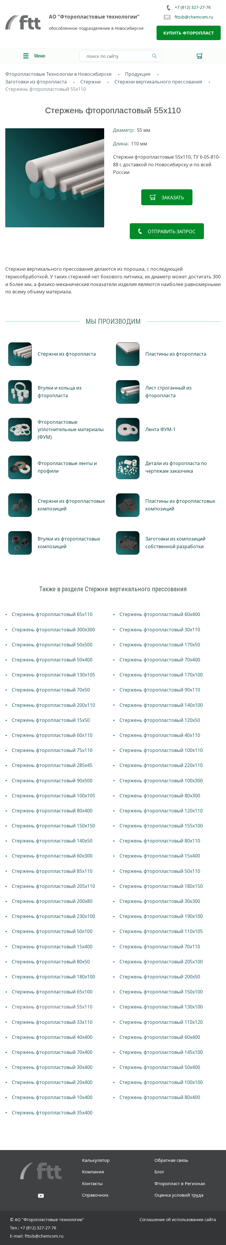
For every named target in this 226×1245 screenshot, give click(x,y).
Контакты (92, 1183)
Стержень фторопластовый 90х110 (159, 689)
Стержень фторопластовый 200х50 (159, 976)
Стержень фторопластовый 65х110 (52, 614)
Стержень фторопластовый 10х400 (52, 1097)
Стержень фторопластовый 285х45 (52, 765)
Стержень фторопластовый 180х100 (53, 976)
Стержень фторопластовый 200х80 (52, 901)
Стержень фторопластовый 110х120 (161, 1022)
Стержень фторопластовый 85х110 (52, 871)
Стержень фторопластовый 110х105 (161, 931)
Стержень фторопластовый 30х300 (159, 901)
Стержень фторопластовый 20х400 (52, 1082)
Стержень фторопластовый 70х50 (51, 689)
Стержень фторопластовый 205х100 (161, 961)
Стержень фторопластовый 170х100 (161, 674)
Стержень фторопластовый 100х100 (161, 1082)
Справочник (95, 1195)
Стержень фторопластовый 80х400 (52, 810)
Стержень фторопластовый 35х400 (52, 1112)
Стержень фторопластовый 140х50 (52, 840)
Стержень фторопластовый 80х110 (159, 840)
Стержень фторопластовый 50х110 (159, 871)
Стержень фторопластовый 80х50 (51, 961)
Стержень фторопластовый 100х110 (161, 750)
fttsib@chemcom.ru (194, 17)
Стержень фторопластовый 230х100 (53, 916)
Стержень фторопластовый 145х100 (161, 1052)
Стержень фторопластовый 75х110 (52, 750)
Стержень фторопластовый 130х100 (161, 1006)
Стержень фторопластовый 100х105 (53, 795)
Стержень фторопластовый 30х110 (159, 629)
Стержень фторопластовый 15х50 (51, 720)
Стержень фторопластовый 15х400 (159, 856)
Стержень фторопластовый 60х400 (159, 614)
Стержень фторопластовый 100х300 (161, 780)
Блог (159, 1172)
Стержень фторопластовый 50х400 (52, 659)
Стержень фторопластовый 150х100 (161, 991)
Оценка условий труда (178, 1195)
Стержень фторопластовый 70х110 (159, 946)
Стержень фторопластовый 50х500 (52, 644)
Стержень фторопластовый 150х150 (53, 825)
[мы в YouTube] (41, 1196)
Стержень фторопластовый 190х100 (161, 916)
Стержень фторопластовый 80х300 (159, 795)
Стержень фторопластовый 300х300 (53, 629)
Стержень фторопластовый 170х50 (159, 644)
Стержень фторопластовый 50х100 (52, 931)
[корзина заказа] (199, 56)
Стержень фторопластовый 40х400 (52, 1037)
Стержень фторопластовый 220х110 (161, 765)
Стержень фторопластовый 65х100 (52, 991)
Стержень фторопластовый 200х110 (53, 705)
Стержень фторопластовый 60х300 (52, 856)
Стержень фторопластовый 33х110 (52, 1022)
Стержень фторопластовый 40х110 (159, 735)
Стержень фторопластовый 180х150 (161, 886)
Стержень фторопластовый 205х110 (53, 886)
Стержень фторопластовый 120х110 (161, 810)
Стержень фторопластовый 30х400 (52, 1067)
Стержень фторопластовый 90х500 (52, 780)
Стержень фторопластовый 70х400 (159, 659)
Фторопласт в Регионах (179, 1183)
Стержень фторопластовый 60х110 (52, 735)
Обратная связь (171, 1160)
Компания (93, 1172)
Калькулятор (95, 1160)
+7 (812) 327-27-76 (193, 7)
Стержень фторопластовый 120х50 (159, 720)
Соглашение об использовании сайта (177, 1219)
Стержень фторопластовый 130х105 (53, 674)
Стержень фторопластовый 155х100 (161, 825)
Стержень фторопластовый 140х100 (161, 705)
